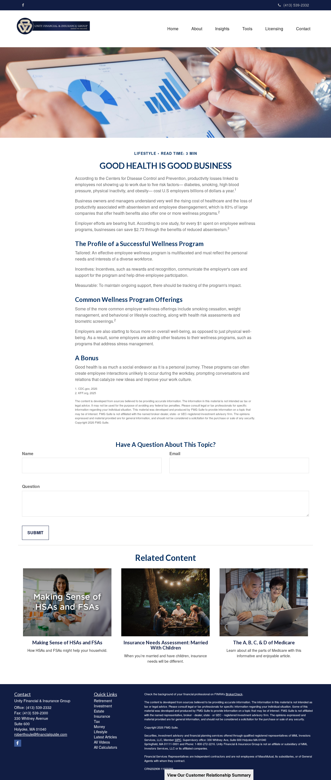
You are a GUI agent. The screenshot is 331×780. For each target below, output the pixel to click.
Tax (97, 721)
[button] (197, 29)
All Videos (102, 742)
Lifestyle (100, 731)
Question (31, 486)
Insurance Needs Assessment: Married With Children (165, 645)
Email (174, 453)
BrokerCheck (234, 694)
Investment (103, 705)
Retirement (103, 700)
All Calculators (105, 747)
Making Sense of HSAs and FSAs (67, 642)
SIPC (178, 740)
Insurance (102, 716)
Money (99, 726)
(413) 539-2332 (296, 4)
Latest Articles (105, 736)
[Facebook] (23, 4)
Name (27, 453)
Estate (99, 711)
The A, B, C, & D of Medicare (264, 642)
